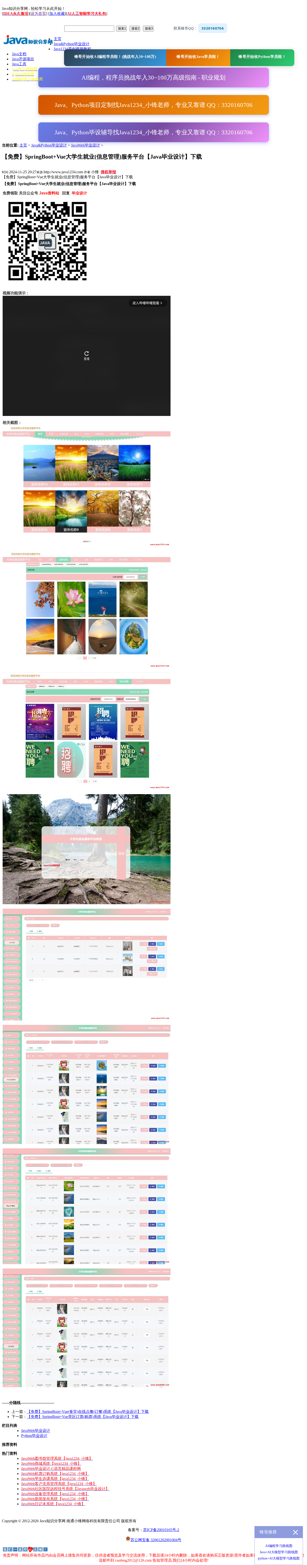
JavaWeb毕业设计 (85, 145)
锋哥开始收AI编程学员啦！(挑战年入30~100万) (115, 57)
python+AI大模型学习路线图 (279, 1558)
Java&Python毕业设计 (49, 145)
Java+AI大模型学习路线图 (279, 1552)
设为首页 (38, 14)
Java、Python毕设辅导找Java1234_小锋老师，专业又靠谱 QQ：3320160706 (154, 132)
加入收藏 (57, 14)
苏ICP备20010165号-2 (161, 1530)
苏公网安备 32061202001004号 (155, 1540)
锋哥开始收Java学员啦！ (198, 57)
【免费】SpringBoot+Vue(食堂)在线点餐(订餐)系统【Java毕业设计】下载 (88, 1412)
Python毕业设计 (34, 1436)
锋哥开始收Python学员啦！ (262, 57)
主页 (23, 145)
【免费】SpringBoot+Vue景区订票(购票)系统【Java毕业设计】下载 (83, 1417)
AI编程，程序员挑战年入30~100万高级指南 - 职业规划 (153, 77)
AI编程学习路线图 (278, 1546)
